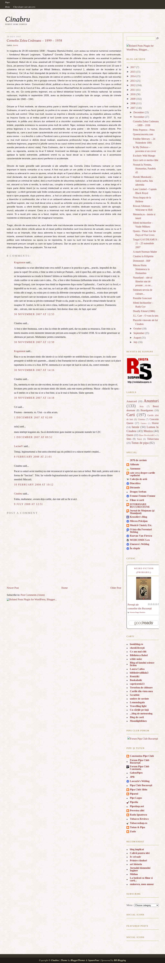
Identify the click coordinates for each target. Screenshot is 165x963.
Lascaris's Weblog (140, 781)
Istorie (15, 45)
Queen (129, 435)
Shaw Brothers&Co (147, 435)
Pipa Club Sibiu (138, 789)
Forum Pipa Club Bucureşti (139, 761)
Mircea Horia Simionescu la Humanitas (141, 269)
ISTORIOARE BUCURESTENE (140, 505)
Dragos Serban (138, 491)
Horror (155, 423)
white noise (136, 659)
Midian (134, 874)
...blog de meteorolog (141, 713)
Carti (130, 414)
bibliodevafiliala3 (139, 672)
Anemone (135, 468)
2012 (133, 85)
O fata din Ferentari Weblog (141, 530)
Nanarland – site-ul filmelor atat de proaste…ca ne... (142, 281)
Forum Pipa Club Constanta (139, 767)
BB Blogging (120, 960)
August (137, 337)
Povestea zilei (137, 810)
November (138, 117)
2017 (133, 67)
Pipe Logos (136, 798)
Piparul (134, 793)
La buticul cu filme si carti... (141, 879)
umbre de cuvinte (139, 698)
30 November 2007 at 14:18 (34, 397)
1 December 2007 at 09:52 (33, 437)
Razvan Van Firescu (141, 535)
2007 (133, 107)
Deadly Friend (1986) (144, 311)
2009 (133, 98)
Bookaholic (136, 680)
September (138, 333)
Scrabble (135, 695)
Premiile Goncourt (142, 298)
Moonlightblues (138, 721)
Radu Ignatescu (138, 814)
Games (143, 423)
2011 (133, 89)
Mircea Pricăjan (139, 521)
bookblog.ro (136, 644)
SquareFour (93, 960)
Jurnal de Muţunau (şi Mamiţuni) (142, 511)
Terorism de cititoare (141, 687)
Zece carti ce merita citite (145, 160)
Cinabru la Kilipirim (143, 256)
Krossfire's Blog (138, 516)
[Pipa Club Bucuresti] (142, 738)
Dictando (135, 487)
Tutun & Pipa (137, 827)
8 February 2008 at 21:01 (33, 456)
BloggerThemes (78, 960)
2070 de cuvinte (138, 460)
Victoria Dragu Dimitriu (137, 612)
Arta (141, 406)
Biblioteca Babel (139, 655)
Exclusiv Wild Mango (144, 155)
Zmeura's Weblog (139, 544)
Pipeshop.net (137, 806)
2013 (133, 80)
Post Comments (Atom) (33, 595)
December (138, 112)
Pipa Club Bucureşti (141, 785)
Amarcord (131, 401)
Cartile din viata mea (141, 691)
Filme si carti (137, 500)
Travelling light (138, 706)
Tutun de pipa (140, 442)
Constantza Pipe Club (142, 756)
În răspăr (135, 548)
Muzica (148, 431)
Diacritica (135, 483)
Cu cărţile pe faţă (139, 709)
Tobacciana (153, 439)
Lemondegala (137, 702)
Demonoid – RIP (141, 260)
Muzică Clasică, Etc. (141, 525)
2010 (133, 94)
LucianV (18, 446)
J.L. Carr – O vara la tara (145, 315)
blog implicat (137, 849)
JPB (132, 777)
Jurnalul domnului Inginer (140, 869)
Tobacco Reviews (139, 818)
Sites (128, 439)
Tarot (139, 439)
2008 (133, 103)
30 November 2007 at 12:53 (34, 314)
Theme (64, 960)
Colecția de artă (138, 479)
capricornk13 (137, 683)
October (137, 328)
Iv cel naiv (135, 856)
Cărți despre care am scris (24, 6)
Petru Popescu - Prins (144, 129)
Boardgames (147, 410)
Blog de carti (137, 717)
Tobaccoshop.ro (138, 823)
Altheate (134, 464)
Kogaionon (19, 262)
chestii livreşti (137, 647)
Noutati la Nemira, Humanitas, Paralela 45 (144, 168)
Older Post (115, 587)
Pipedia (134, 802)
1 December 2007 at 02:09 (33, 417)
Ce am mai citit (138, 651)
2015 (133, 71)
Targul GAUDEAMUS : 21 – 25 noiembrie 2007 (145, 243)
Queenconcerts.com (143, 134)
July (135, 342)
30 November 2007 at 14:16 (34, 370)
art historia (136, 864)
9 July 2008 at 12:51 (28, 504)
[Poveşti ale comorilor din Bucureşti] (144, 599)
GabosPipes (136, 772)
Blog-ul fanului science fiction (142, 664)
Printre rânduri (138, 860)
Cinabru (17, 19)
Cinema (141, 419)
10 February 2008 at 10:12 (33, 484)
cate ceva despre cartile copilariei (142, 474)
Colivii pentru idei (140, 853)
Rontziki (134, 676)
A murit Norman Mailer (145, 251)
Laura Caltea (137, 669)
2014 (133, 76)
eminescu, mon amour (142, 884)
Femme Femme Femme (142, 495)
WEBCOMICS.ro (140, 540)
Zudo (133, 831)
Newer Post (13, 587)
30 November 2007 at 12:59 (34, 342)
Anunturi (151, 400)
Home (7, 6)
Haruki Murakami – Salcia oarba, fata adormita (143, 181)
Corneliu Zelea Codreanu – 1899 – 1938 (34, 40)
